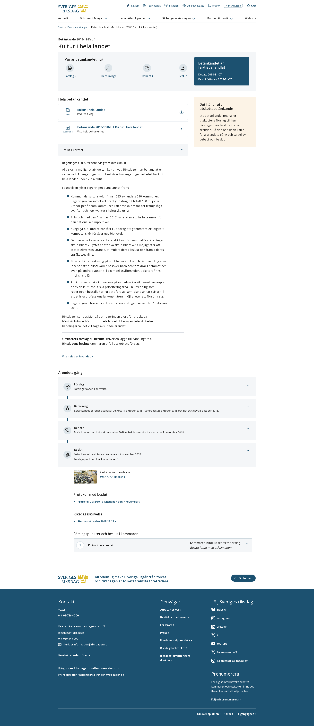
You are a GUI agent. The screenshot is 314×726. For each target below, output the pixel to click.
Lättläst (135, 5)
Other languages (195, 5)
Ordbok (216, 5)
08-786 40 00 (71, 615)
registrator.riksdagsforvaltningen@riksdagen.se (93, 675)
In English (174, 5)
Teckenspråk (154, 5)
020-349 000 (70, 638)
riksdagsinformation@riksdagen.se (85, 644)
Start (60, 27)
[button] (94, 18)
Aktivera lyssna (233, 5)
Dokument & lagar (77, 27)
